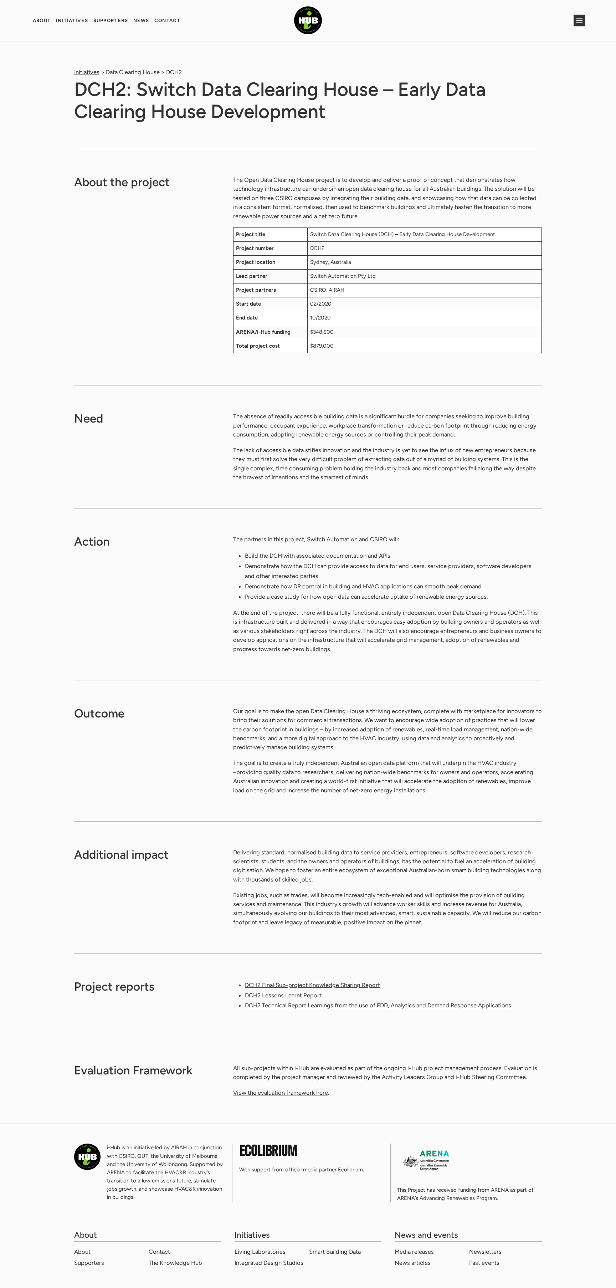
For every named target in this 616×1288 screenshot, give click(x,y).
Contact (167, 20)
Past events (484, 1262)
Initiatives (72, 20)
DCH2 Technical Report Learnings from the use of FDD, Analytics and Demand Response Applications (378, 1005)
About (42, 20)
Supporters (110, 20)
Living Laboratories (260, 1251)
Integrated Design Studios (269, 1262)
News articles (413, 1262)
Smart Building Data (335, 1251)
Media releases (414, 1251)
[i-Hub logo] (308, 20)
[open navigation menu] (579, 20)
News (141, 20)
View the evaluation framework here (280, 1092)
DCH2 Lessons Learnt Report (283, 995)
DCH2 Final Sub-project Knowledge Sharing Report (312, 984)
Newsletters (485, 1251)
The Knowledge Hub (175, 1262)
